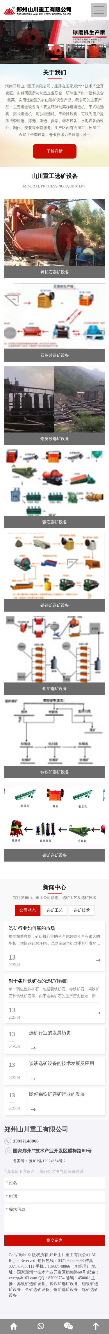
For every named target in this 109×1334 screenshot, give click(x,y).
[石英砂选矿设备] (54, 316)
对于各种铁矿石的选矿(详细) (38, 980)
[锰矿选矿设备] (54, 816)
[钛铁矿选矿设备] (54, 732)
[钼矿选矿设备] (54, 649)
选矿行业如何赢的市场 (32, 928)
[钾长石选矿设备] (54, 232)
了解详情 (55, 151)
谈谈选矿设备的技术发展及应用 (61, 1063)
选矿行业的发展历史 (50, 1032)
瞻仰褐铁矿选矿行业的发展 (57, 1094)
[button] (54, 59)
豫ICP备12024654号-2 (47, 1161)
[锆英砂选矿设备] (54, 399)
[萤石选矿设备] (54, 482)
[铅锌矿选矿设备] (54, 566)
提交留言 (55, 1240)
